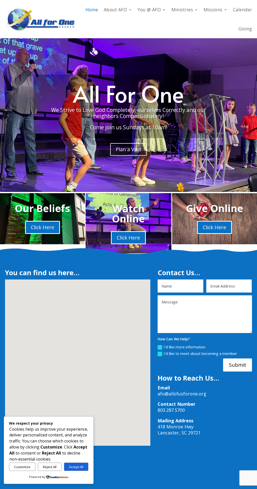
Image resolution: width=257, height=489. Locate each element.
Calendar (242, 10)
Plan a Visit (128, 149)
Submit (237, 364)
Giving (245, 29)
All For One (128, 93)
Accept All (76, 467)
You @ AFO (149, 10)
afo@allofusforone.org (182, 394)
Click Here (42, 227)
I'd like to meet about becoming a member (200, 353)
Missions (213, 10)
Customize (22, 467)
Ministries (182, 10)
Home (91, 10)
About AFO (115, 10)
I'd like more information (184, 346)
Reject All (49, 467)
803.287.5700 (171, 410)
